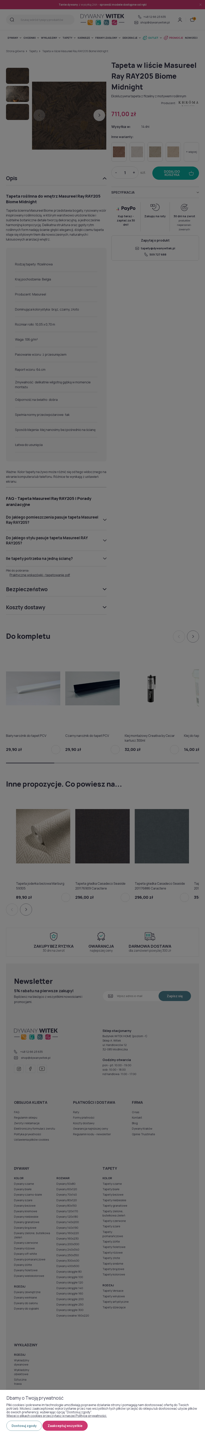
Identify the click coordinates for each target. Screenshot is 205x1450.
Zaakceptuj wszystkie (65, 1426)
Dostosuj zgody (24, 1426)
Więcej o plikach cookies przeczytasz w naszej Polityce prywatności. (56, 1415)
